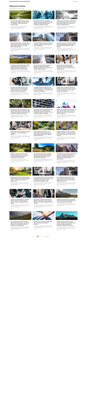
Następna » (47, 236)
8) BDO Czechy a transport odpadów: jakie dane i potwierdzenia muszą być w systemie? (43, 223)
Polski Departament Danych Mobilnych (19, 1)
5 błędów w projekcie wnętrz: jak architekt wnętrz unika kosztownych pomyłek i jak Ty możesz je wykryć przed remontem (66, 200)
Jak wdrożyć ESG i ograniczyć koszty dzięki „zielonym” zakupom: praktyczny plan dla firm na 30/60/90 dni (43, 44)
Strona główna (75, 1)
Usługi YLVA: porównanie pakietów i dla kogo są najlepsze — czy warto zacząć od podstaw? (20, 133)
